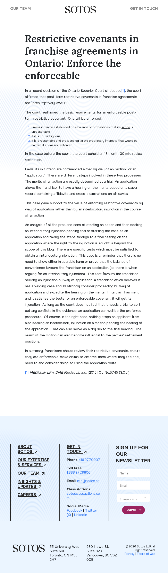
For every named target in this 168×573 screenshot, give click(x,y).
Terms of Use (146, 554)
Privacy (130, 554)
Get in (77, 449)
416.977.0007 (89, 460)
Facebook (74, 510)
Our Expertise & (33, 463)
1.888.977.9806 (78, 472)
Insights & (30, 484)
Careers (30, 495)
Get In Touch (144, 8)
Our (32, 473)
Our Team (20, 8)
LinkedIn (80, 515)
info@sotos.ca (88, 481)
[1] (123, 91)
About (28, 449)
